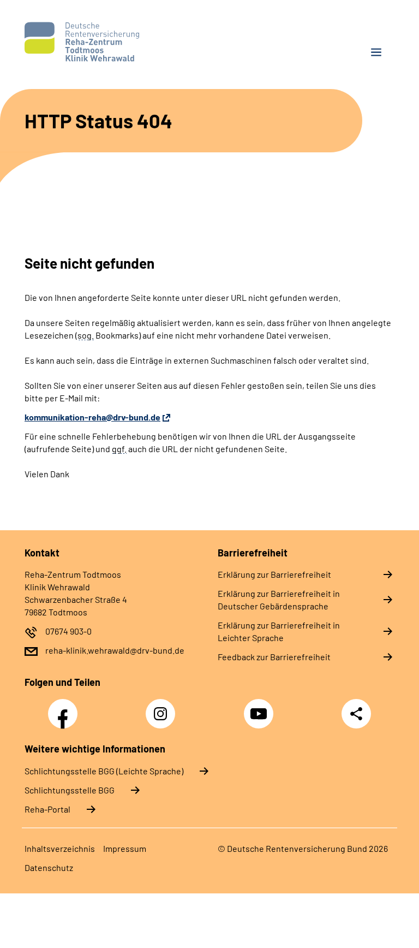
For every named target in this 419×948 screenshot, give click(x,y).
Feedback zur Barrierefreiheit (274, 656)
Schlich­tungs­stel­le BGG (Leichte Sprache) (104, 771)
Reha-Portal (47, 809)
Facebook (65, 708)
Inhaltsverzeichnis (60, 848)
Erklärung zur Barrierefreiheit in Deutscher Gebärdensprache (279, 599)
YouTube (260, 708)
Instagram (163, 708)
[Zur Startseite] (113, 42)
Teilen (356, 714)
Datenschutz (49, 867)
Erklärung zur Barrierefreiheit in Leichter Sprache (279, 631)
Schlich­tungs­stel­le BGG (70, 790)
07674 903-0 (68, 631)
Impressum (124, 848)
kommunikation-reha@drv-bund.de (92, 417)
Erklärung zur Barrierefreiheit (274, 574)
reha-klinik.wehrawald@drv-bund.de (114, 650)
